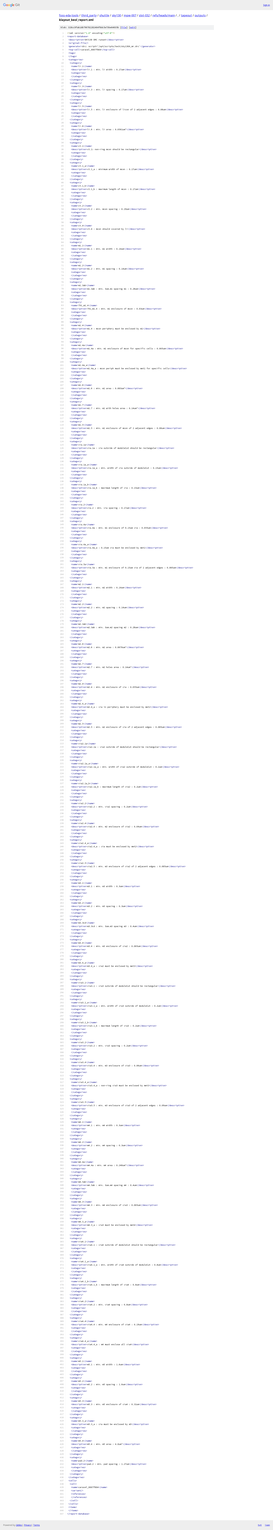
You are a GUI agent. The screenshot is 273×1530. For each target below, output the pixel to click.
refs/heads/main (163, 15)
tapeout (186, 15)
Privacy (27, 1525)
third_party (89, 15)
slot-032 (144, 15)
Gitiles (19, 1525)
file (123, 27)
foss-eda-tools (69, 15)
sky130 (116, 15)
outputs (200, 15)
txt (260, 1525)
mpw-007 (130, 15)
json (267, 1525)
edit (132, 27)
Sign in (266, 4)
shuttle (104, 15)
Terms (36, 1525)
